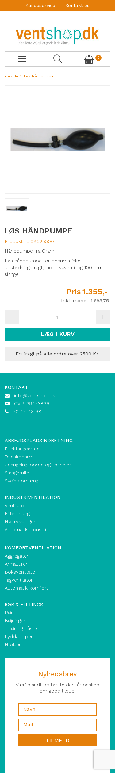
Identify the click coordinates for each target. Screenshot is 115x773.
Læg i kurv (58, 334)
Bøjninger (15, 620)
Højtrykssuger (20, 521)
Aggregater (17, 556)
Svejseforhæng (21, 481)
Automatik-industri (25, 529)
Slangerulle (17, 473)
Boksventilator (21, 572)
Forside (11, 76)
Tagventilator (19, 580)
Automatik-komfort (26, 588)
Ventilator (15, 505)
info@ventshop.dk (34, 395)
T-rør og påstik (21, 628)
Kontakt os (77, 5)
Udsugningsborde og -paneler (38, 465)
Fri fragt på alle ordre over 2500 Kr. (57, 354)
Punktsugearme (22, 449)
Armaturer (16, 564)
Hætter (13, 644)
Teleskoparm (19, 457)
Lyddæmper (19, 636)
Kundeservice (40, 5)
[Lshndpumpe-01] (17, 208)
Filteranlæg (17, 513)
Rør (9, 612)
